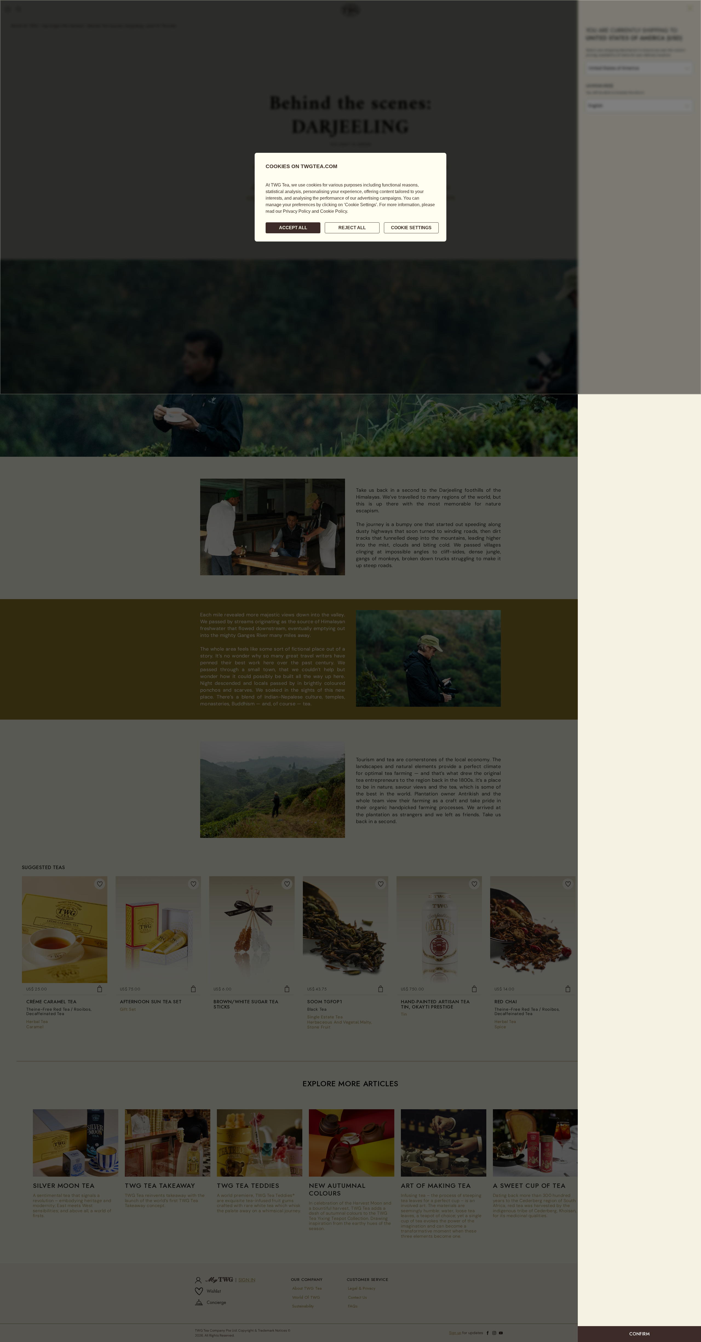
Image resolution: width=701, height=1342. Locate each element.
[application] (350, 197)
